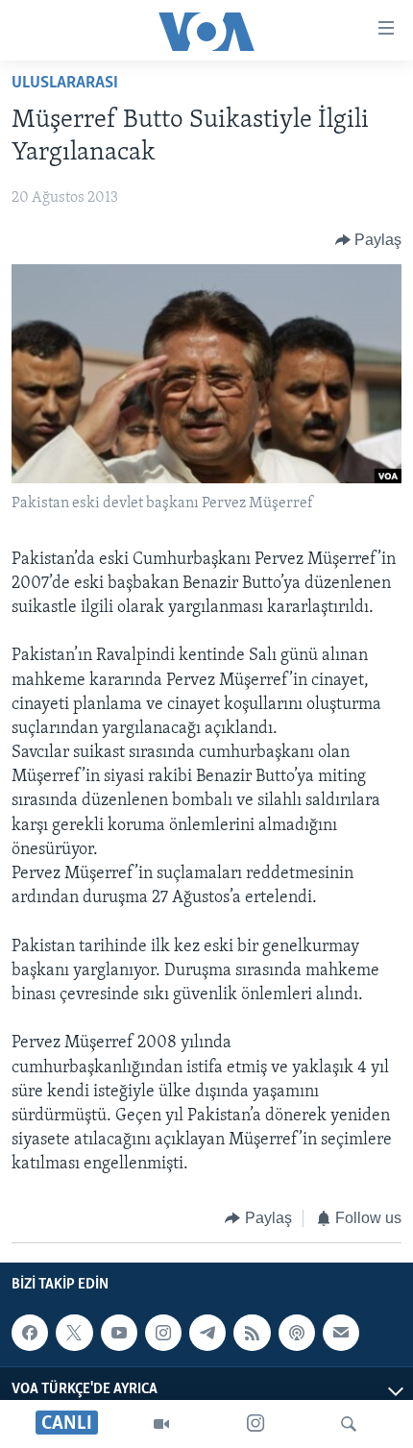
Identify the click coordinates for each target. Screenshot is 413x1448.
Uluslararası (65, 83)
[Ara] (348, 1424)
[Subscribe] (341, 1332)
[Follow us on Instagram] (163, 1332)
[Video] (161, 1424)
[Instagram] (255, 1424)
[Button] (368, 240)
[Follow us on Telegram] (207, 1332)
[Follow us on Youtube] (119, 1332)
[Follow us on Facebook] (30, 1332)
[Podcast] (297, 1332)
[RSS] (251, 1332)
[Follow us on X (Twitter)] (74, 1332)
